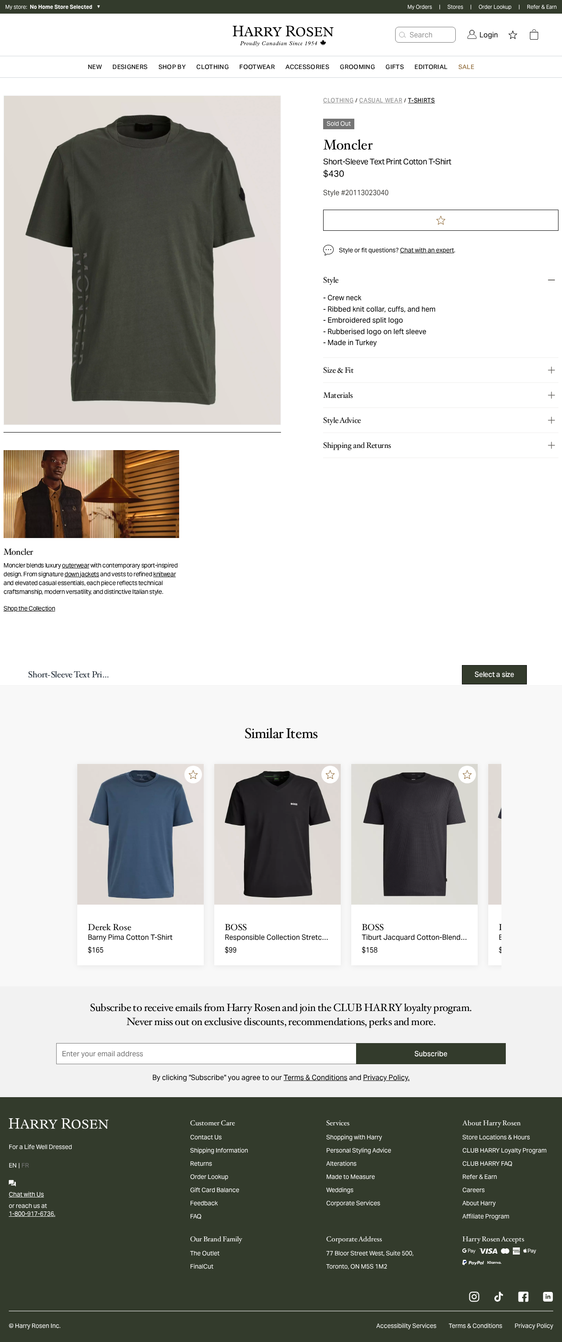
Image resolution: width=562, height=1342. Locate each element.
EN (13, 1165)
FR (25, 1165)
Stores (455, 7)
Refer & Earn (542, 7)
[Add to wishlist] (193, 774)
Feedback (204, 1203)
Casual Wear (380, 100)
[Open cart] (534, 34)
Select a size (494, 674)
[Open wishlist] (513, 35)
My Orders (419, 7)
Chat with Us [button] (26, 1194)
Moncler (347, 145)
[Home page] (281, 35)
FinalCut (201, 1266)
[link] (482, 35)
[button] (403, 35)
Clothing (338, 100)
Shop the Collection (29, 608)
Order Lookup (495, 7)
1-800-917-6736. (32, 1214)
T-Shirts (421, 100)
